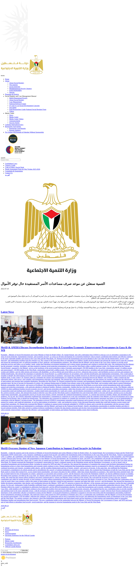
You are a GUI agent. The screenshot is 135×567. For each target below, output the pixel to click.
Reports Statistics (15, 130)
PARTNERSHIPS (15, 90)
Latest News (7, 312)
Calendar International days (14, 125)
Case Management (15, 102)
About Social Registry (16, 83)
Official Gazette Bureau (13, 546)
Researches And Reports (17, 128)
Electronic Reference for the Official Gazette (20, 535)
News (11, 115)
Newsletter (12, 107)
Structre (11, 92)
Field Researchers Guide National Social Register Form (27, 109)
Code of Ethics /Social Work (14, 167)
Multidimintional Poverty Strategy (20, 88)
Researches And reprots (13, 126)
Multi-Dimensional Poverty (18, 98)
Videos (11, 111)
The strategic (13, 85)
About (7, 81)
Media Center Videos (16, 119)
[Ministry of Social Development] (22, 74)
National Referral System (17, 104)
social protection (14, 87)
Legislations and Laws (12, 545)
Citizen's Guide (10, 165)
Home (7, 79)
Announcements (14, 121)
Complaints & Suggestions (14, 171)
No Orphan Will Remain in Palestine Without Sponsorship (24, 132)
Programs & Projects (12, 94)
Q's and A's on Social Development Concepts (24, 106)
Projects (7, 539)
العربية (7, 175)
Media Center (13, 117)
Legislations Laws (11, 163)
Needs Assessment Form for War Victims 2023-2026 (22, 169)
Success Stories (14, 123)
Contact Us (9, 173)
